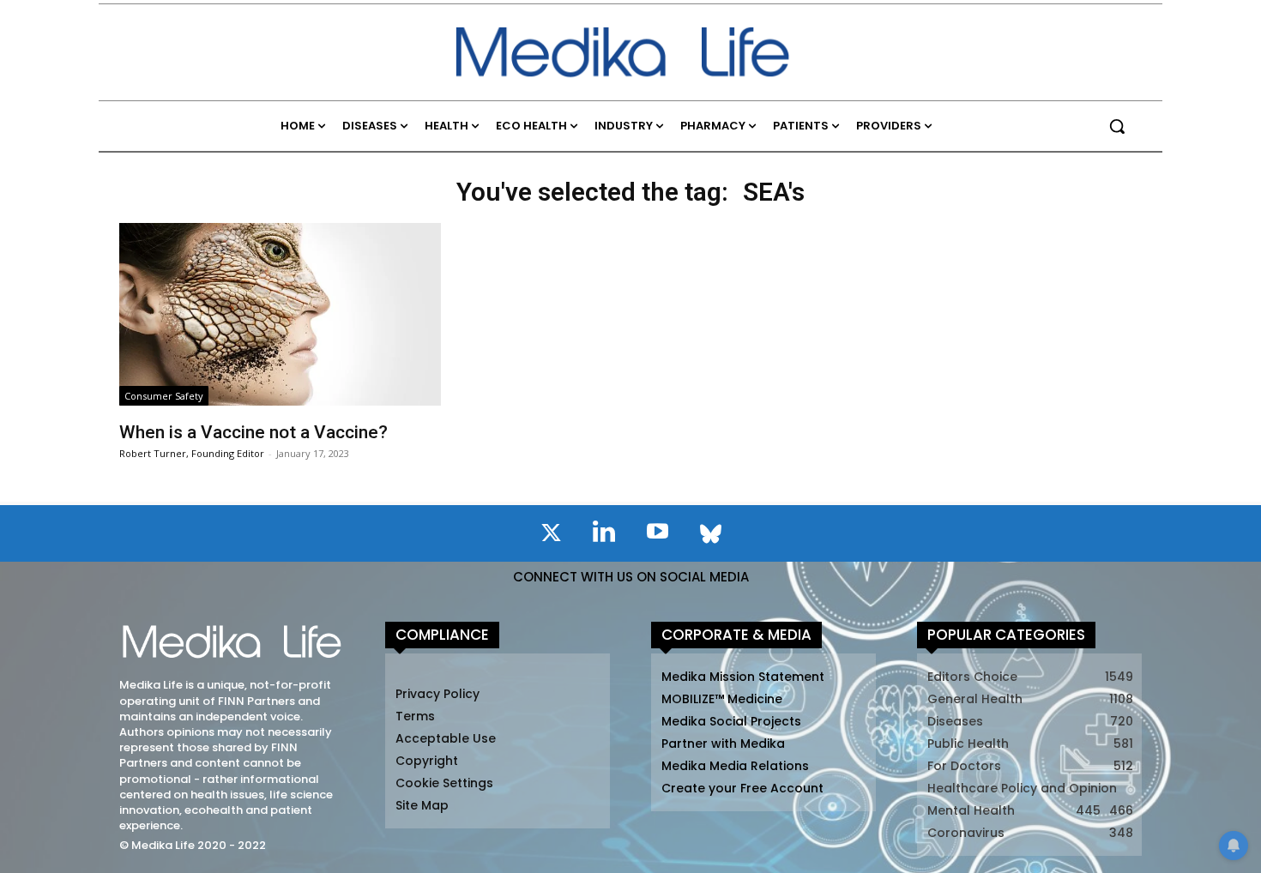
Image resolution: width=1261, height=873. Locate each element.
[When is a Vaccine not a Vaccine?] (279, 314)
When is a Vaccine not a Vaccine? (253, 432)
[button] (1117, 126)
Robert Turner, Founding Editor (191, 453)
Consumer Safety (163, 395)
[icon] (550, 536)
